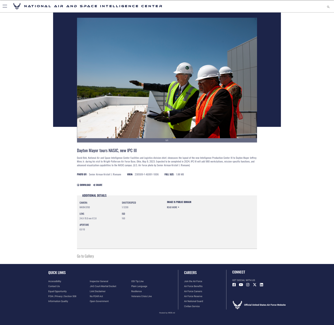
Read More (172, 207)
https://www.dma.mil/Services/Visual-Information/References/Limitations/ (197, 224)
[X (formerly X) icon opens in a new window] (255, 285)
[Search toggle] (328, 6)
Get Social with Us (243, 280)
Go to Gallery (85, 256)
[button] (4, 6)
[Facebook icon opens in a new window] (234, 285)
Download (85, 185)
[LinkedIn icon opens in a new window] (262, 285)
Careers (190, 272)
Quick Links (57, 272)
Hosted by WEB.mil (167, 313)
